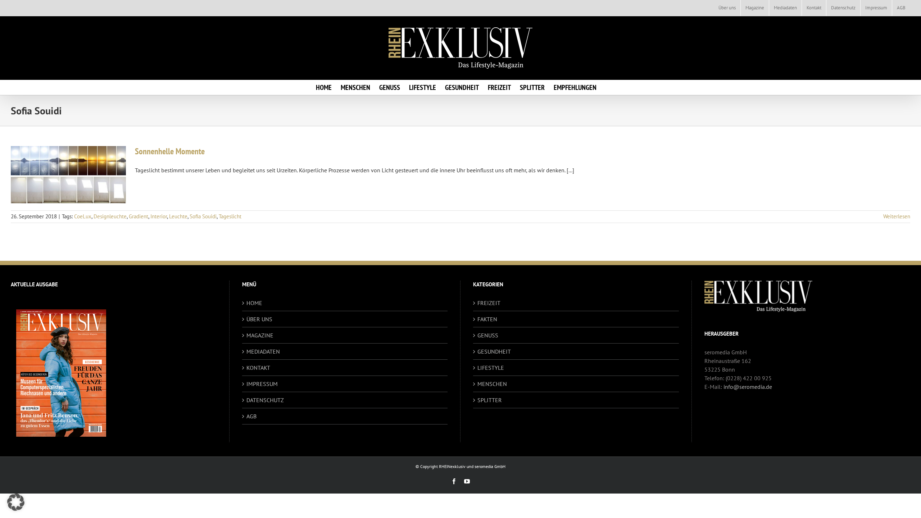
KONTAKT (258, 367)
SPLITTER (489, 400)
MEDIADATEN (263, 351)
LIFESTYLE (490, 367)
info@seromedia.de (747, 386)
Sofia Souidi (203, 216)
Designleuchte (110, 216)
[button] (16, 502)
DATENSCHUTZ (265, 400)
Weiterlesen (896, 216)
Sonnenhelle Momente (170, 151)
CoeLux (82, 216)
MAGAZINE (259, 335)
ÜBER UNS (259, 319)
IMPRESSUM (262, 383)
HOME (254, 302)
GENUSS (487, 335)
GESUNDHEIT (494, 351)
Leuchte (178, 216)
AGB (251, 416)
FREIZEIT (488, 302)
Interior (158, 216)
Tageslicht (230, 216)
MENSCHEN (492, 383)
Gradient (138, 216)
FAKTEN (487, 319)
